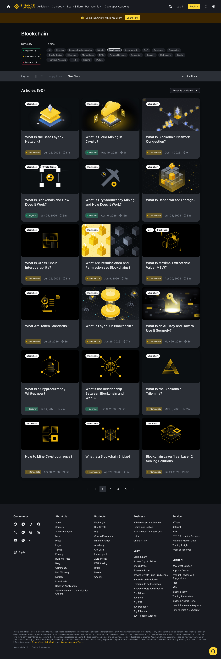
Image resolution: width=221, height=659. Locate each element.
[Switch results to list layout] (41, 76)
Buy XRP (138, 602)
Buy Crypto (100, 527)
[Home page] (24, 6)
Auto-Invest (100, 558)
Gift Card (99, 549)
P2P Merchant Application (147, 522)
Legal (58, 545)
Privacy (59, 554)
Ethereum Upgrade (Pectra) (148, 588)
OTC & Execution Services (186, 536)
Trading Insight (180, 545)
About (58, 522)
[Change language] (206, 6)
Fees (174, 582)
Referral (176, 527)
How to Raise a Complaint (185, 609)
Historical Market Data (184, 540)
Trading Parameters (182, 596)
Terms (58, 549)
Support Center (180, 570)
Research (99, 572)
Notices (59, 576)
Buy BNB (138, 597)
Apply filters (55, 76)
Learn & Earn (140, 556)
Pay (96, 531)
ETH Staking (100, 563)
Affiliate (176, 522)
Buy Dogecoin (140, 606)
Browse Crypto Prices (144, 561)
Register (194, 6)
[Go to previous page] (87, 489)
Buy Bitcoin (139, 593)
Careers (59, 527)
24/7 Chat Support (182, 565)
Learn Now (132, 17)
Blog (57, 563)
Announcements (63, 531)
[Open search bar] (169, 6)
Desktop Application (66, 586)
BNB (174, 531)
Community (61, 567)
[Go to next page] (134, 489)
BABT (97, 567)
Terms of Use (38, 642)
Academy (99, 545)
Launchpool (100, 554)
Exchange (99, 522)
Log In (180, 6)
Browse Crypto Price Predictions (150, 575)
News (58, 536)
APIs (174, 587)
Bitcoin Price (140, 565)
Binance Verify (180, 591)
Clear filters (74, 76)
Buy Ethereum (140, 611)
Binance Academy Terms (72, 642)
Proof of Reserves (181, 549)
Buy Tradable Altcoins (144, 615)
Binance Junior (102, 540)
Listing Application (143, 527)
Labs (136, 536)
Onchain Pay (140, 540)
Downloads (61, 581)
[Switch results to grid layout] (36, 76)
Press (58, 540)
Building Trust (62, 558)
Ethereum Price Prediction (147, 584)
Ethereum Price (141, 570)
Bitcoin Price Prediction (145, 579)
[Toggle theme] (213, 6)
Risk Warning (62, 572)
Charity (98, 576)
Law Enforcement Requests (186, 605)
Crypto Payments (103, 536)
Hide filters (191, 76)
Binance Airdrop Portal (184, 600)
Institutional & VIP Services (147, 531)
